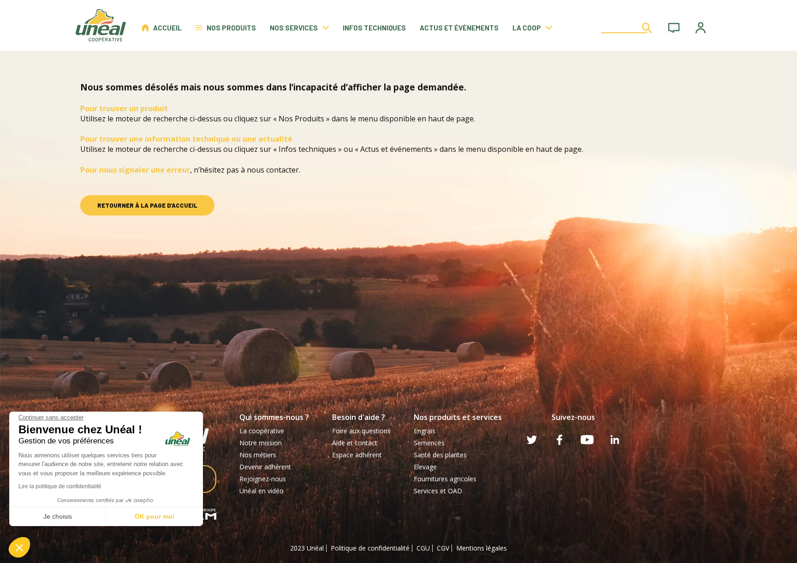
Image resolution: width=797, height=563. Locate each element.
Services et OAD (438, 490)
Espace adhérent (357, 454)
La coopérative (261, 430)
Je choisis (57, 516)
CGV (443, 548)
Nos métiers (257, 454)
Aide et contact (354, 442)
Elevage (425, 466)
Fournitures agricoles (445, 478)
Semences (429, 442)
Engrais (424, 430)
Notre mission (260, 442)
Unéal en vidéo (261, 490)
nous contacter (273, 170)
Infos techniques (374, 28)
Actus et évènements (459, 28)
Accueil (167, 28)
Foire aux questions (361, 430)
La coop (526, 28)
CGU (423, 548)
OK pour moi (154, 516)
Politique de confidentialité (370, 548)
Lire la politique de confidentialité (59, 486)
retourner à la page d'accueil (147, 205)
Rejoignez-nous (262, 478)
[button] (19, 547)
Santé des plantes (440, 454)
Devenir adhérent (265, 466)
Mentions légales (481, 548)
